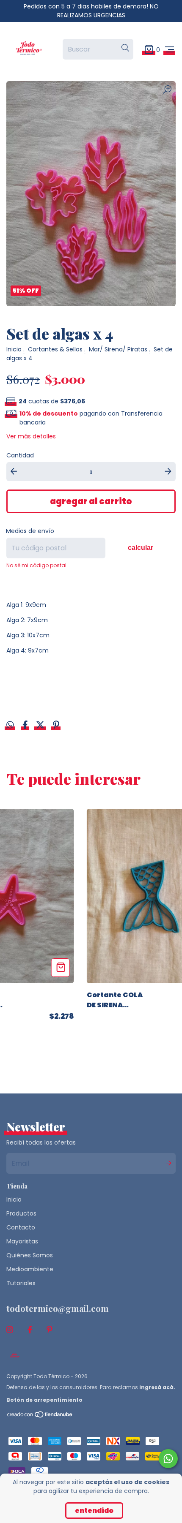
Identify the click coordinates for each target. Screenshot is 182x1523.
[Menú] (169, 49)
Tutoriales (21, 1283)
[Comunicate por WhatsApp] (168, 1458)
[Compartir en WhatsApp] (10, 726)
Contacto (20, 1227)
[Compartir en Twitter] (41, 725)
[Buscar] (125, 48)
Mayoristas (22, 1241)
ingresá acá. (157, 1387)
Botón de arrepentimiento (44, 1399)
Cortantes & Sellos (55, 349)
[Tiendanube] (40, 1416)
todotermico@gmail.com (57, 1308)
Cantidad (20, 455)
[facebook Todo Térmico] (30, 1329)
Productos (21, 1213)
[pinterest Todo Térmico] (49, 1329)
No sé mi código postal (36, 565)
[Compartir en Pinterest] (56, 725)
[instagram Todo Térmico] (9, 1329)
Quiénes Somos (29, 1255)
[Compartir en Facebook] (26, 725)
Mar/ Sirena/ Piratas (118, 349)
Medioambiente (29, 1269)
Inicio (14, 349)
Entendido (94, 1510)
